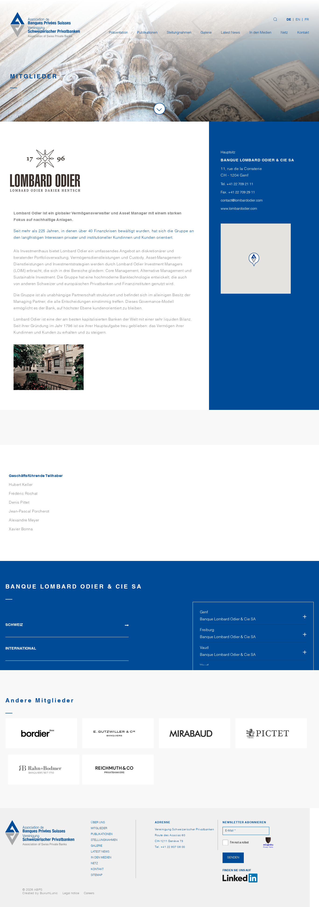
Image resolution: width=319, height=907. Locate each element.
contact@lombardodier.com (242, 200)
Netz (284, 33)
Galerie (206, 33)
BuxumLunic (49, 893)
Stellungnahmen (179, 33)
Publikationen (147, 33)
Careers (89, 893)
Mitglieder (99, 828)
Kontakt (303, 33)
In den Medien (260, 33)
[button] (256, 262)
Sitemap (96, 875)
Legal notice (71, 893)
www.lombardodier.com (239, 209)
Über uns (98, 822)
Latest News (230, 33)
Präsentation (118, 33)
